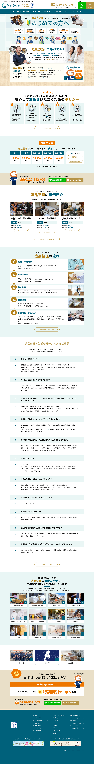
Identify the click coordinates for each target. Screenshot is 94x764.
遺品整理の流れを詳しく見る (47, 329)
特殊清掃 (78, 11)
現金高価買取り (75, 728)
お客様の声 (47, 11)
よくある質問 (56, 730)
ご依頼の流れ (57, 11)
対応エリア (68, 11)
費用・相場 (26, 11)
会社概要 (55, 725)
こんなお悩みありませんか (41, 720)
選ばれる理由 (36, 11)
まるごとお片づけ (75, 725)
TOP (36, 715)
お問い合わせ (56, 728)
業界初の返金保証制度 (75, 161)
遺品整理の (74, 157)
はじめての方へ (15, 11)
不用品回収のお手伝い (76, 723)
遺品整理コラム (57, 733)
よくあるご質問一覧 (47, 564)
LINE (48, 429)
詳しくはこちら (21, 230)
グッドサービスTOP (76, 718)
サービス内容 (38, 728)
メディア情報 (38, 718)
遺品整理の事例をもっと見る (47, 239)
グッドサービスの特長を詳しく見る (47, 128)
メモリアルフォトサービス (59, 715)
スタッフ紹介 (56, 720)
